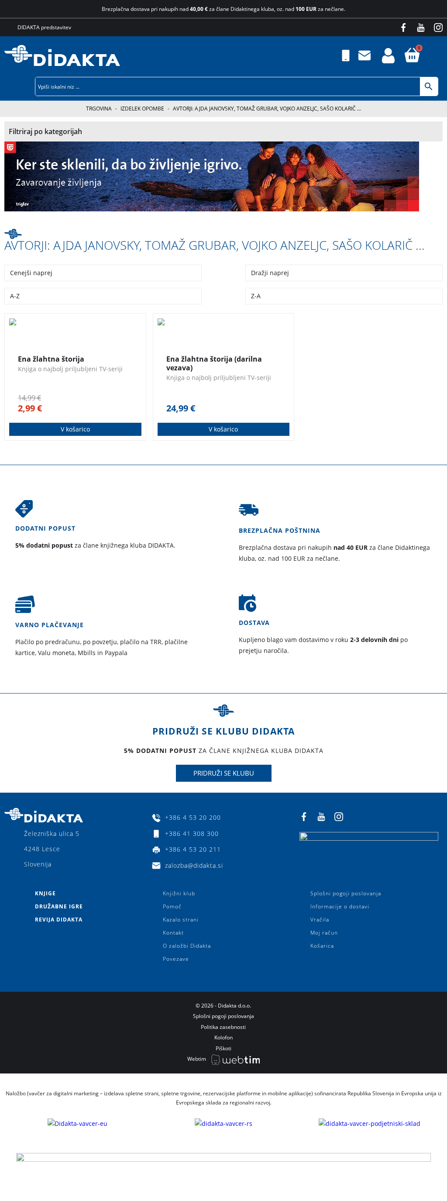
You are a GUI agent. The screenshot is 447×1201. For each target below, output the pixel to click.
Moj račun (324, 932)
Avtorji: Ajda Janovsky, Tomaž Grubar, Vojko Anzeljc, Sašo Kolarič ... (214, 245)
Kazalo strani (181, 919)
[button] (441, 55)
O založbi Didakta (187, 945)
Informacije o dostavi (339, 906)
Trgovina (99, 108)
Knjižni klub (179, 893)
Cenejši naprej (31, 273)
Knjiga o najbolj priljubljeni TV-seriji (70, 369)
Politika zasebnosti (223, 1027)
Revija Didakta (59, 919)
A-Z (15, 296)
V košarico (75, 429)
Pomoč (172, 906)
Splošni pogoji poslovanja (345, 893)
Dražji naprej (270, 273)
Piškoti (223, 1048)
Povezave (176, 959)
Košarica (322, 945)
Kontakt (173, 932)
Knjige (45, 893)
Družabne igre (59, 906)
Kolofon (223, 1037)
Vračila (319, 919)
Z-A (256, 296)
